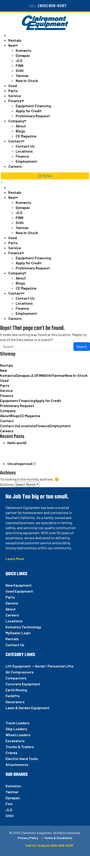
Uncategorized (19, 463)
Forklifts (13, 696)
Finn (9, 803)
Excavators (15, 740)
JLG (19, 60)
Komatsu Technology (23, 627)
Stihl (20, 70)
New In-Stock (27, 80)
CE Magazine (26, 136)
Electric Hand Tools (22, 758)
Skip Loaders (16, 729)
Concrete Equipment (23, 684)
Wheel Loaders (18, 735)
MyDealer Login (18, 633)
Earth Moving (16, 690)
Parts (13, 90)
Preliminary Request (33, 116)
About (21, 126)
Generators (15, 702)
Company (16, 121)
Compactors (16, 678)
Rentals (14, 40)
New (11, 45)
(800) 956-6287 (52, 5)
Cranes (12, 752)
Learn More (15, 558)
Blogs (20, 131)
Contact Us (25, 146)
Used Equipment (19, 591)
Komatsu (13, 786)
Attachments (17, 764)
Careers (15, 166)
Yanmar (22, 75)
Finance (15, 100)
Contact (15, 141)
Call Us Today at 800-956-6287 (49, 845)
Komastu (23, 50)
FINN (19, 65)
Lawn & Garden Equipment (27, 708)
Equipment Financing (33, 106)
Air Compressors (20, 672)
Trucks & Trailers (20, 746)
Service (14, 95)
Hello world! (17, 442)
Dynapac (23, 55)
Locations (24, 151)
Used (12, 85)
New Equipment (19, 585)
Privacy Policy (28, 838)
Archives (7, 484)
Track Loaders (18, 723)
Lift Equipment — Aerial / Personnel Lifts (40, 666)
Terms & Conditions (58, 838)
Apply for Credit (29, 111)
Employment (26, 161)
